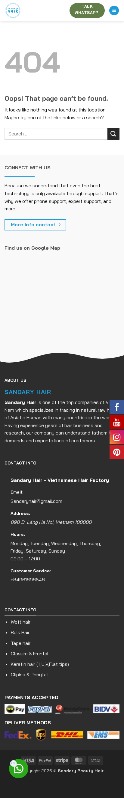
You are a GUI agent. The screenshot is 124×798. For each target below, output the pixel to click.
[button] (114, 11)
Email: (17, 492)
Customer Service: (31, 571)
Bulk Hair (20, 632)
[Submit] (113, 133)
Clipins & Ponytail (30, 675)
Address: (20, 513)
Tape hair (20, 643)
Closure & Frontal (29, 654)
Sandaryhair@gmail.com (36, 501)
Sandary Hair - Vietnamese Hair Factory (60, 480)
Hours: (18, 534)
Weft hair (20, 622)
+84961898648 (28, 580)
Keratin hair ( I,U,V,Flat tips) (40, 664)
